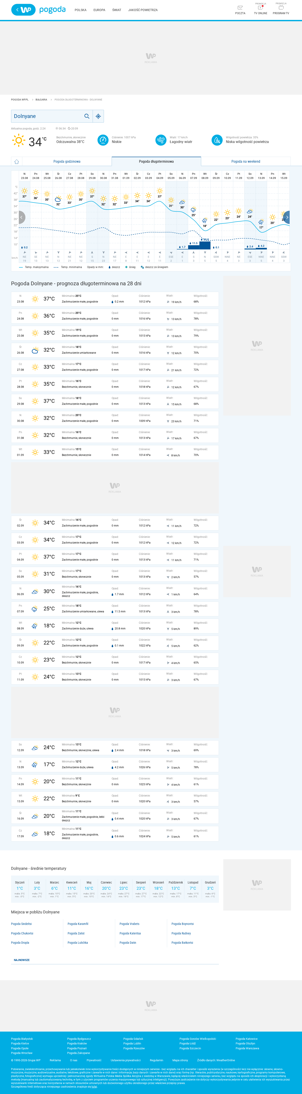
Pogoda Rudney (181, 933)
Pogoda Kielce (20, 1043)
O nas (73, 1060)
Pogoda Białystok (22, 1038)
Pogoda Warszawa (247, 1048)
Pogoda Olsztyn (245, 1043)
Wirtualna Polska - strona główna (23, 10)
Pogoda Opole (20, 1048)
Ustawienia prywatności (126, 1060)
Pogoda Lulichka (78, 943)
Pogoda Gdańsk (133, 1038)
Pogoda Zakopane (78, 1053)
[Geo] (98, 116)
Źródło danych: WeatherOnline (216, 1060)
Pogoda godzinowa (67, 161)
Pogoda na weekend (245, 161)
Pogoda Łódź (188, 1043)
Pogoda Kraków (77, 1043)
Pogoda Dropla (20, 943)
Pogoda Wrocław (21, 1053)
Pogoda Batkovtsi (182, 943)
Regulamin (156, 1060)
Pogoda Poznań (77, 1048)
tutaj (94, 1086)
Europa (99, 10)
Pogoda (52, 10)
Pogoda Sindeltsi (21, 924)
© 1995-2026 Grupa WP (25, 1060)
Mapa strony (180, 1060)
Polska (80, 10)
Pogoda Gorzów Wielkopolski (198, 1038)
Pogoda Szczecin (190, 1048)
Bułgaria (42, 99)
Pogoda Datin (128, 943)
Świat (116, 10)
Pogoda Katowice (247, 1038)
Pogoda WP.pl (20, 99)
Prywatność (94, 1060)
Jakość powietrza (143, 10)
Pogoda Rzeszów (134, 1048)
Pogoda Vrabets (129, 924)
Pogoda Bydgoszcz (79, 1038)
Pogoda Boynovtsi (183, 924)
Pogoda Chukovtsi (22, 933)
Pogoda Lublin (132, 1043)
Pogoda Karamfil (78, 924)
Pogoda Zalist (76, 933)
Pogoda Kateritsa (130, 933)
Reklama (55, 1060)
